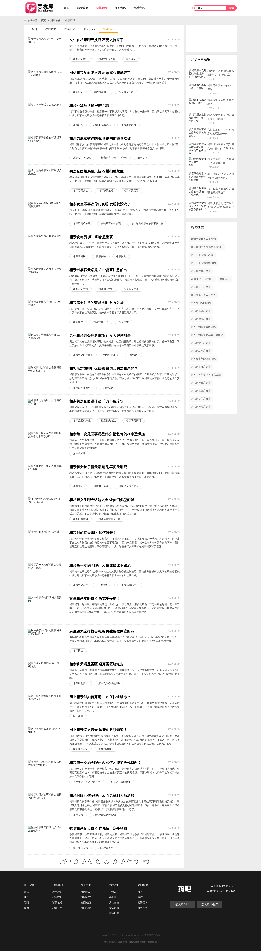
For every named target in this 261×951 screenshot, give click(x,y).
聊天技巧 (89, 29)
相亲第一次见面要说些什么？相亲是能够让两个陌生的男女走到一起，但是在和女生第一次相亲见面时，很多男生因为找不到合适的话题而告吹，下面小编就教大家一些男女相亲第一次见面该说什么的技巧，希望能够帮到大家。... (124, 444)
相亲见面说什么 (82, 420)
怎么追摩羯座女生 (201, 319)
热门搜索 (143, 885)
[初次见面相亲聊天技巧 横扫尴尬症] (46, 181)
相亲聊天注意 (131, 289)
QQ (26, 897)
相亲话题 (78, 125)
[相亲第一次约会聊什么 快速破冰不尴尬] (46, 575)
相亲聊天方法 (80, 190)
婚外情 (113, 897)
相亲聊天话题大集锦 (104, 815)
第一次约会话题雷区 (109, 683)
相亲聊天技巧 (80, 59)
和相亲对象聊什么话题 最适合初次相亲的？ (103, 368)
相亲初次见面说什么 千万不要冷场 (96, 401)
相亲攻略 (101, 256)
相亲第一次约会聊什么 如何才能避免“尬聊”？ (105, 763)
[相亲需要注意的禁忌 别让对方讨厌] (46, 312)
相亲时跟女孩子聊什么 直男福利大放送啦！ (103, 795)
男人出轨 (114, 902)
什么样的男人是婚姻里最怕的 (207, 247)
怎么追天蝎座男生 (201, 406)
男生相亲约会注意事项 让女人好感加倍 (100, 335)
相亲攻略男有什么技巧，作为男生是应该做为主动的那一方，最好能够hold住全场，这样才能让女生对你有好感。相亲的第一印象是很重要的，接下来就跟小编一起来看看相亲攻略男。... (124, 245)
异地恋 (113, 892)
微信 (26, 892)
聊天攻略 (82, 7)
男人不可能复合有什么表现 (206, 374)
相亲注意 (124, 322)
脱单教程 (101, 7)
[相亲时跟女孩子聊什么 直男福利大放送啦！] (46, 805)
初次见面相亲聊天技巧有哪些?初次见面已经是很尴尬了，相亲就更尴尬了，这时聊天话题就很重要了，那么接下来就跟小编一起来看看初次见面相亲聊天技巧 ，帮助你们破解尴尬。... (124, 179)
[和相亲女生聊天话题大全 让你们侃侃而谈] (46, 509)
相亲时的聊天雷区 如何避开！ (92, 533)
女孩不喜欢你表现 (111, 223)
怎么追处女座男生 (201, 366)
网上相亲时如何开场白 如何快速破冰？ (100, 697)
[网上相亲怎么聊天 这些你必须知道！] (46, 739)
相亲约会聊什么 (82, 585)
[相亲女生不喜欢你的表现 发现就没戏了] (46, 214)
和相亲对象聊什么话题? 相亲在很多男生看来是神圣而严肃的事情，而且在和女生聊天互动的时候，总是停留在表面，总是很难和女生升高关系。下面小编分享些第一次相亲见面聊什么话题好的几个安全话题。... (124, 378)
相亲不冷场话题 (102, 125)
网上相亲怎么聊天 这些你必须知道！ (98, 730)
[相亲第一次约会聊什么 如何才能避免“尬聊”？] (46, 772)
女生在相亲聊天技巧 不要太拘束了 (96, 40)
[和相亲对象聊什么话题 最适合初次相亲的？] (46, 378)
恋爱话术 (143, 902)
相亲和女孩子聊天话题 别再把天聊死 (98, 467)
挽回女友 (86, 897)
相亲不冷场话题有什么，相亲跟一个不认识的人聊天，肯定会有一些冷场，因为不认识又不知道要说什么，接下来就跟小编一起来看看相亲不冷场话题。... (124, 113)
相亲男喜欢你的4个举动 (114, 157)
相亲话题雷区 (80, 519)
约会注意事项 (110, 355)
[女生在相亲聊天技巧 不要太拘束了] (46, 49)
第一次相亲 (79, 453)
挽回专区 (120, 7)
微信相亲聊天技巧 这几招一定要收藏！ (100, 828)
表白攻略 (51, 29)
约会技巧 (70, 29)
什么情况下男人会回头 (203, 295)
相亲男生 (133, 355)
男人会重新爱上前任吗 (203, 358)
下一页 (132, 861)
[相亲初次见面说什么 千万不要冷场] (46, 411)
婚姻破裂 (225, 279)
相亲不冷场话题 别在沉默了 (91, 105)
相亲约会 (106, 585)
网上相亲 (78, 716)
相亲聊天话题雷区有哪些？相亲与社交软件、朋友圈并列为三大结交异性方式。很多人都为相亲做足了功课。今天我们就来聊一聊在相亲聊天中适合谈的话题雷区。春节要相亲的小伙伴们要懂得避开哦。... (124, 674)
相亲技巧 (70, 20)
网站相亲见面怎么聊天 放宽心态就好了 (100, 73)
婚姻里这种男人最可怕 (203, 239)
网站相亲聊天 (100, 92)
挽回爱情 (86, 908)
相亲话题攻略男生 (83, 387)
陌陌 (26, 902)
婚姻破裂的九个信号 (202, 279)
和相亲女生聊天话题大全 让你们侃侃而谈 (101, 500)
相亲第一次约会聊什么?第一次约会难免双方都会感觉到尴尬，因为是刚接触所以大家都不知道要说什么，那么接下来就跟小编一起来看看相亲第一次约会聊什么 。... (124, 573)
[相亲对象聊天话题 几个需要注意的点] (46, 279)
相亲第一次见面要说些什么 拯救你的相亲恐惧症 (107, 434)
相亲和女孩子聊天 (128, 486)
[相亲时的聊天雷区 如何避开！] (46, 542)
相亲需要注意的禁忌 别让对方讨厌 (96, 303)
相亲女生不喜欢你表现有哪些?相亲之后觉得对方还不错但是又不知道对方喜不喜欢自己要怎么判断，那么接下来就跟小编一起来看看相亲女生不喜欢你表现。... (124, 212)
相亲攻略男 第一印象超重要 (91, 237)
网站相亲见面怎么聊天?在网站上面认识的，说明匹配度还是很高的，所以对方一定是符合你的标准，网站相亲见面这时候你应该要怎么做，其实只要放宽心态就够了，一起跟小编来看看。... (124, 80)
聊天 (140, 892)
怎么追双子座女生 (201, 287)
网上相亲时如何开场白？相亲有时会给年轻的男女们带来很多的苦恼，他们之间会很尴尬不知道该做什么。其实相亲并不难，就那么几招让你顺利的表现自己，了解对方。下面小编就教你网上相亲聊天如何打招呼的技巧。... (124, 707)
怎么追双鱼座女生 (201, 350)
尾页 (145, 861)
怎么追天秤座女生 (201, 271)
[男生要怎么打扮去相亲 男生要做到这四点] (46, 641)
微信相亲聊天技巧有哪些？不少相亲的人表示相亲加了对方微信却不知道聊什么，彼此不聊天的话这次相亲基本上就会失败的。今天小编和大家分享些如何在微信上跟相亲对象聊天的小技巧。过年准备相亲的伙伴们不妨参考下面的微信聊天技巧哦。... (124, 838)
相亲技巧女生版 (107, 59)
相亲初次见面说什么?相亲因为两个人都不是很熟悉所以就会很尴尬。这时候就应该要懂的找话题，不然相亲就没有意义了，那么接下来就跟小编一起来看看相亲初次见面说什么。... (124, 409)
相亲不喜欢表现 (82, 223)
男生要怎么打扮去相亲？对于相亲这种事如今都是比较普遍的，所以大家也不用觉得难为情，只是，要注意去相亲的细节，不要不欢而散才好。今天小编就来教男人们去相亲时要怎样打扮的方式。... (124, 639)
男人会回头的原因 (201, 303)
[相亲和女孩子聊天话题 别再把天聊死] (46, 477)
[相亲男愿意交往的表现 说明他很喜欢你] (46, 148)
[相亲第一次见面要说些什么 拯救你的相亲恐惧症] (46, 444)
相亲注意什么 (100, 322)
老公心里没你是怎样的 (203, 263)
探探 (26, 908)
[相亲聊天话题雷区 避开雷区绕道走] (46, 674)
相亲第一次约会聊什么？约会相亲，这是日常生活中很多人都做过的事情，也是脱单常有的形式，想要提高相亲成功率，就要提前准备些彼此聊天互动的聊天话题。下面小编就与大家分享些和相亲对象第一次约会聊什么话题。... (124, 772)
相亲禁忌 (78, 322)
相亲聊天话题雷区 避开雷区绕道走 (96, 664)
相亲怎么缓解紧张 (121, 782)
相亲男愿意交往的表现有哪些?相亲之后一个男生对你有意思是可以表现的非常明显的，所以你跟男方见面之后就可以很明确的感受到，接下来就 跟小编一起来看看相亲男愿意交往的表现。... (124, 146)
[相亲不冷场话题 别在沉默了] (46, 115)
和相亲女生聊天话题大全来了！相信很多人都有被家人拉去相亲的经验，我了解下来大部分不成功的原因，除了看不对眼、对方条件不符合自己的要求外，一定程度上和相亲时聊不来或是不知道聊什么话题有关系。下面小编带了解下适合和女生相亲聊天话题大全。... (124, 510)
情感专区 (139, 7)
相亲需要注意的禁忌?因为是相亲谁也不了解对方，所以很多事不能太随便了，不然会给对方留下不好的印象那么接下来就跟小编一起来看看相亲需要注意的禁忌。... (124, 310)
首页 (67, 7)
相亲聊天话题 (128, 125)
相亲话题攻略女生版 (109, 519)
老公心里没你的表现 (202, 255)
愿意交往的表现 (82, 157)
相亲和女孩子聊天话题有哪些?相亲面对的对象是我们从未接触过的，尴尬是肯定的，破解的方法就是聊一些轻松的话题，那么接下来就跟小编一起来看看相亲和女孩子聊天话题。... (124, 475)
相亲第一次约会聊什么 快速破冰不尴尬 (100, 565)
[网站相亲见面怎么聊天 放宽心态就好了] (46, 82)
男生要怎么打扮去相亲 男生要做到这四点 (101, 631)
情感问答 (114, 913)
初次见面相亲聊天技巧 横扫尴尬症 (96, 171)
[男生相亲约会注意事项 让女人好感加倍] (46, 345)
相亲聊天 (131, 59)
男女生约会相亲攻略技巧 (86, 782)
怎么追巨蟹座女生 (201, 390)
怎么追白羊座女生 (201, 398)
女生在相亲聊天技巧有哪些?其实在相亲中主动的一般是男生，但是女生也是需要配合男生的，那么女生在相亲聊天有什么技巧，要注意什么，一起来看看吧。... (124, 48)
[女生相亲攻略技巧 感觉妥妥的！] (46, 608)
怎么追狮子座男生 (201, 343)
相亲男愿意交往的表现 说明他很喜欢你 (100, 138)
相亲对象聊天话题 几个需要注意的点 (98, 270)
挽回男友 (86, 892)
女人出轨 (114, 908)
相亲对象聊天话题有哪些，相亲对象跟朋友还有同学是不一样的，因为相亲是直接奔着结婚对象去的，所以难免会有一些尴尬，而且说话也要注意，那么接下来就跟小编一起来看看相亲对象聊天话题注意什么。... (124, 280)
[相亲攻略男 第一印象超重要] (46, 247)
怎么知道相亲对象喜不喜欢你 (147, 223)
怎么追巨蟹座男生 (201, 311)
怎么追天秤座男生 (201, 382)
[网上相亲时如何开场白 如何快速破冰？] (46, 707)
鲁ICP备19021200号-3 (130, 938)
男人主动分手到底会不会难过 (207, 335)
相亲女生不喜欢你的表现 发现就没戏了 (100, 204)
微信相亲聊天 (105, 749)
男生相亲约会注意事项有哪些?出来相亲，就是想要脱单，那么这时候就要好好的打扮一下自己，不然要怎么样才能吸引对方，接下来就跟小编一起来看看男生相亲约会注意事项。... (124, 343)
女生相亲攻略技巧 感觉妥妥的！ (94, 598)
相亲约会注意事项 (83, 355)
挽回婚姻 (86, 902)
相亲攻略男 (79, 256)
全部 (34, 29)
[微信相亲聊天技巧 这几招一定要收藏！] (46, 838)
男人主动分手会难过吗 (203, 327)
